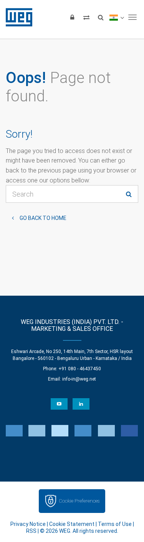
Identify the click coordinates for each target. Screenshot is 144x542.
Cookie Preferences (79, 501)
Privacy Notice (28, 524)
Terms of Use (115, 524)
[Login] (72, 17)
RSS (31, 531)
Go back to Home (43, 218)
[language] (116, 17)
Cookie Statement (71, 524)
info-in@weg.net (79, 379)
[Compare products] (86, 17)
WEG (16, 17)
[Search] (100, 17)
